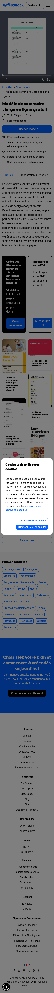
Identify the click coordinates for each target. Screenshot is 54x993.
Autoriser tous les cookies (32, 527)
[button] (6, 987)
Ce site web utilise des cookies (22, 467)
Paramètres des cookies (33, 520)
